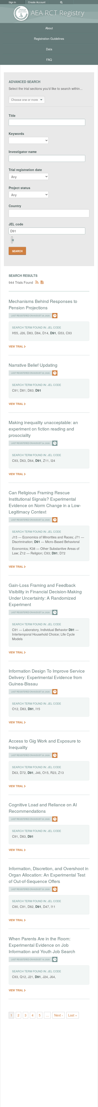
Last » (72, 1015)
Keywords (16, 133)
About (49, 28)
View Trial (16, 346)
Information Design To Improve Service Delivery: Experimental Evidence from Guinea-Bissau (47, 677)
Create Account (36, 2)
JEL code (16, 224)
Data (49, 49)
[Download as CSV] (42, 282)
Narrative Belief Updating (33, 365)
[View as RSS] (37, 282)
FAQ (49, 60)
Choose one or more (24, 99)
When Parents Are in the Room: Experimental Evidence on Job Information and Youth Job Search (42, 944)
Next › (58, 1015)
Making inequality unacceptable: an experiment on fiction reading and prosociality (43, 428)
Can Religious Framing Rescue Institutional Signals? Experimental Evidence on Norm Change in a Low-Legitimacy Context (45, 502)
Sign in (12, 2)
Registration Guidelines (49, 39)
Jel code (54, 327)
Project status (19, 187)
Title (12, 115)
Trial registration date (25, 169)
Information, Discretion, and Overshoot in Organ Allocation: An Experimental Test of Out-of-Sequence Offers (48, 874)
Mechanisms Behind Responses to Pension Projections (43, 304)
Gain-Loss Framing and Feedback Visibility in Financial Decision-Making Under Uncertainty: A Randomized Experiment (45, 594)
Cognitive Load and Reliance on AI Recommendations (43, 807)
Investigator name (23, 151)
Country (15, 205)
